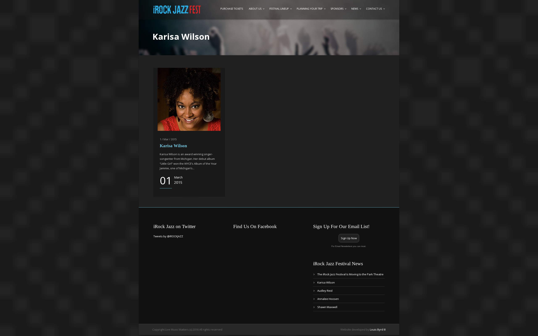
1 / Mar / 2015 (168, 139)
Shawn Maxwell (327, 307)
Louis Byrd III (378, 329)
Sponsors (337, 8)
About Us (255, 8)
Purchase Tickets (231, 8)
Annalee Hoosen (328, 299)
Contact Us (374, 8)
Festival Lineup (279, 8)
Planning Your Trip (310, 8)
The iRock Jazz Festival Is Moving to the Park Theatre (350, 274)
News (354, 8)
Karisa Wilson (173, 145)
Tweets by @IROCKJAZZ (168, 236)
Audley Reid (324, 291)
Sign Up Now (349, 238)
